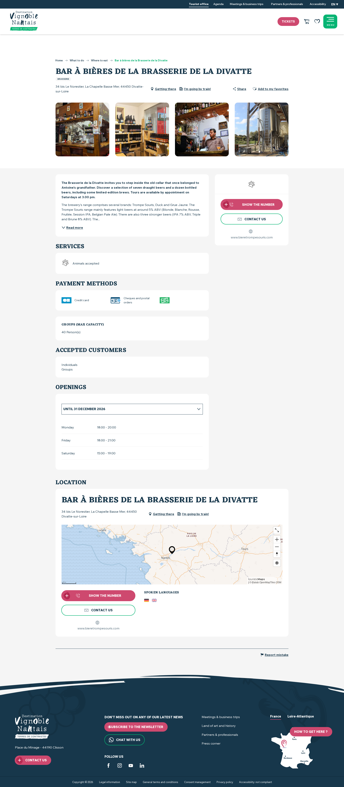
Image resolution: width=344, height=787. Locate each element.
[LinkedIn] (142, 766)
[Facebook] (108, 766)
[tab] (128, 409)
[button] (334, 4)
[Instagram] (120, 766)
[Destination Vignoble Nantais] (24, 21)
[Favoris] (317, 22)
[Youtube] (131, 766)
